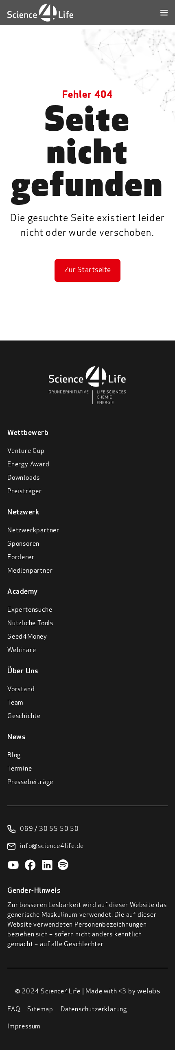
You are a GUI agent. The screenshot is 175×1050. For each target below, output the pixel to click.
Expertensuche (29, 610)
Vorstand (21, 689)
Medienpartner (29, 571)
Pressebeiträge (30, 782)
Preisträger (24, 491)
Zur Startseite (87, 270)
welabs (148, 991)
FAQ (13, 1009)
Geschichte (24, 716)
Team (15, 703)
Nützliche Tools (30, 623)
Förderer (20, 557)
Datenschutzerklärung (94, 1009)
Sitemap (40, 1009)
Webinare (21, 650)
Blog (14, 755)
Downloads (23, 478)
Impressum (24, 1027)
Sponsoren (23, 544)
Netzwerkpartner (33, 530)
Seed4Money (27, 637)
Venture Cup (26, 451)
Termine (19, 769)
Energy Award (28, 464)
